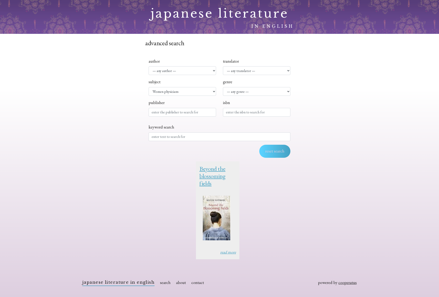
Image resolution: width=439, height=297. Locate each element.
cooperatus (347, 282)
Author (154, 61)
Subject (155, 81)
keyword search (161, 127)
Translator (231, 61)
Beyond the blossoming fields (212, 176)
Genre (227, 81)
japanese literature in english (118, 282)
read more (228, 252)
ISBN (226, 102)
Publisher (157, 102)
